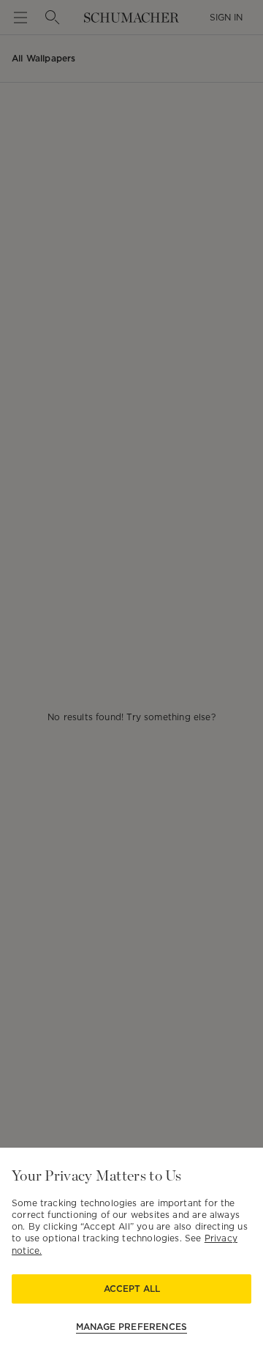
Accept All (132, 1288)
